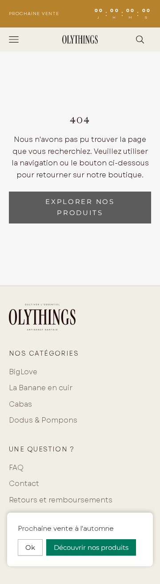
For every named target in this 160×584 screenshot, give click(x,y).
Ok (30, 547)
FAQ (16, 467)
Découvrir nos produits (91, 547)
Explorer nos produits (79, 207)
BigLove (23, 372)
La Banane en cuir (40, 388)
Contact (24, 483)
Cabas (20, 404)
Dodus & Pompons (43, 420)
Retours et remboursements (60, 500)
